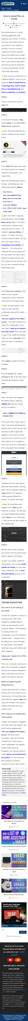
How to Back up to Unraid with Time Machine (14, 822)
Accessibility (14, 1018)
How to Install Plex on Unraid (10, 10)
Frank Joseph (8, 23)
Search (2, 929)
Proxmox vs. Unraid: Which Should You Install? (14, 870)
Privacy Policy (8, 1016)
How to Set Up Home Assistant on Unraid (14, 846)
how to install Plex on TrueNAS (13, 92)
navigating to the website (11, 245)
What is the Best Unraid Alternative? (14, 894)
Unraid (19, 25)
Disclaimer (7, 1018)
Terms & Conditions (18, 1016)
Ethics (13, 1019)
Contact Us (20, 1019)
